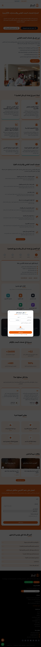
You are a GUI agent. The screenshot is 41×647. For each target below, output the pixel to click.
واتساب (15, 314)
